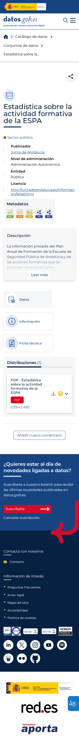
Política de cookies (21, 618)
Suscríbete (15, 509)
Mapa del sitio (18, 603)
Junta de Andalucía (28, 152)
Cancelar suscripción (22, 518)
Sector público (20, 137)
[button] (72, 20)
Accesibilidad (17, 610)
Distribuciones (24, 362)
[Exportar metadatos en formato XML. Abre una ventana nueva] (10, 213)
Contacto (17, 562)
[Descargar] (53, 393)
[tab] (28, 299)
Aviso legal (15, 595)
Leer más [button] (39, 275)
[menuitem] (23, 562)
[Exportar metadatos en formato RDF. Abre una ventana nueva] (48, 213)
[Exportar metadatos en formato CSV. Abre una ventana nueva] (29, 213)
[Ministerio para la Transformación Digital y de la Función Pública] (25, 6)
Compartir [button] (71, 76)
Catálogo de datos (31, 37)
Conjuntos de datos (21, 46)
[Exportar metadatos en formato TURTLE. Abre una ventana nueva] (39, 213)
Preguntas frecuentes (24, 587)
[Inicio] (24, 21)
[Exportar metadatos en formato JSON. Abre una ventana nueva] (19, 213)
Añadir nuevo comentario (39, 435)
